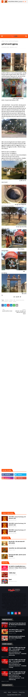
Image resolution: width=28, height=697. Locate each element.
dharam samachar (20, 300)
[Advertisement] (14, 19)
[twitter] (20, 474)
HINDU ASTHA (18, 694)
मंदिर (14, 300)
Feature (10, 301)
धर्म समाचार (7, 300)
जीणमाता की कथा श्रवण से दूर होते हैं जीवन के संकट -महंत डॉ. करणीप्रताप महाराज (17, 637)
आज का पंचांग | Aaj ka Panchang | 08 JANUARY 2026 (17, 524)
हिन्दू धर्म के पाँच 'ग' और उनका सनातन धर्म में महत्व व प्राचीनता (16, 542)
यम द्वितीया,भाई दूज (12, 573)
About (9, 692)
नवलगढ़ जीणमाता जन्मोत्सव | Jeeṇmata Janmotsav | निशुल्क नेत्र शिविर (16, 630)
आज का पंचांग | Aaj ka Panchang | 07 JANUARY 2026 (17, 530)
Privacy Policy (22, 692)
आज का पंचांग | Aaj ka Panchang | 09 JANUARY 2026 (17, 517)
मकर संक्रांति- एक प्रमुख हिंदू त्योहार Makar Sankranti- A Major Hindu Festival (17, 567)
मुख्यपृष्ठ (3, 41)
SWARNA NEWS (6, 47)
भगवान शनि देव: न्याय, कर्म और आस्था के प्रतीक (17, 548)
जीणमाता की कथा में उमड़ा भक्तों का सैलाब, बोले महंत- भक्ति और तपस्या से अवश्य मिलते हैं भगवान (17, 623)
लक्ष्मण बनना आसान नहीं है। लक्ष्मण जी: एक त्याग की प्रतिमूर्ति (17, 555)
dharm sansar (5, 301)
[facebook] (8, 474)
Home (5, 692)
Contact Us (14, 692)
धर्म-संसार (11, 300)
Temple (6, 41)
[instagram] (8, 478)
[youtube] (20, 478)
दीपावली (10, 579)
